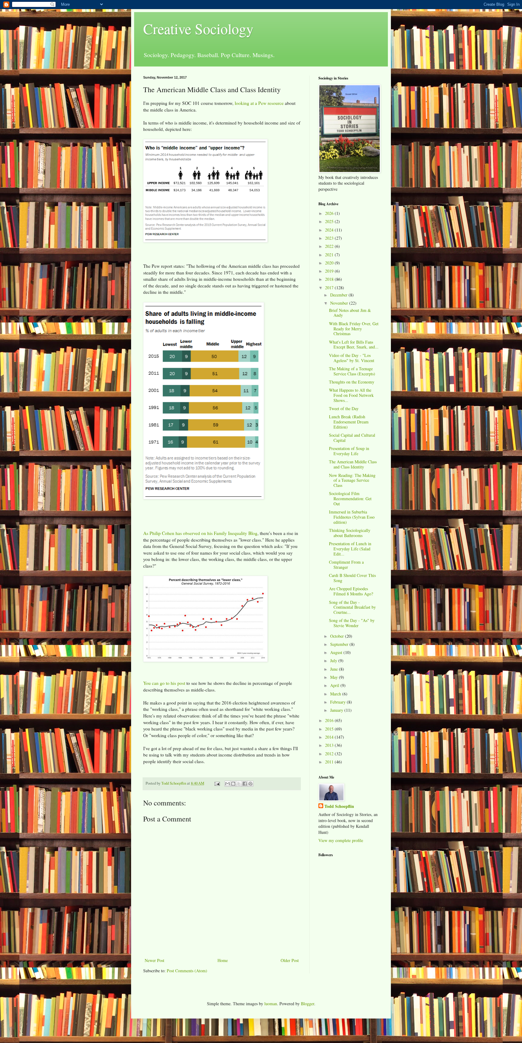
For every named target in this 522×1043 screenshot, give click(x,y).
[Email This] (227, 784)
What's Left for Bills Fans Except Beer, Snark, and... (354, 344)
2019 (330, 271)
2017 (330, 287)
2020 (330, 263)
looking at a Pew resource (259, 103)
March (336, 694)
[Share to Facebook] (245, 784)
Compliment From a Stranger (346, 564)
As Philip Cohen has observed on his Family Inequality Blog (200, 533)
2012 (330, 753)
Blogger (307, 1003)
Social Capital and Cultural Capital (352, 437)
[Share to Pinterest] (250, 784)
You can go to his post (164, 683)
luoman (270, 1003)
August (336, 652)
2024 (330, 230)
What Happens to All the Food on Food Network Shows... (351, 395)
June (334, 669)
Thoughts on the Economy (351, 382)
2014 (330, 737)
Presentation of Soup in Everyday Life (349, 450)
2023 (330, 238)
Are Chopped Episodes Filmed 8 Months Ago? (351, 591)
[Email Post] (217, 783)
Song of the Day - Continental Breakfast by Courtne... (352, 607)
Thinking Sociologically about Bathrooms (349, 532)
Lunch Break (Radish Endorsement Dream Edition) (349, 422)
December (339, 295)
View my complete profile (340, 840)
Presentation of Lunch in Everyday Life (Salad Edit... (350, 549)
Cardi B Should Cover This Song (352, 577)
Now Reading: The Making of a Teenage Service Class (352, 480)
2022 (330, 246)
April (335, 685)
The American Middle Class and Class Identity (353, 464)
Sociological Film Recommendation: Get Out (350, 499)
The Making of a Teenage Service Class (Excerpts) (352, 371)
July (334, 660)
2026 (330, 213)
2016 (330, 720)
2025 (330, 221)
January (337, 710)
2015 (330, 729)
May (334, 677)
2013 (330, 745)
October (337, 636)
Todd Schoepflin (339, 806)
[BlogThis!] (233, 784)
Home (223, 960)
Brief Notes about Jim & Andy (350, 312)
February (338, 702)
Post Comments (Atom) (187, 970)
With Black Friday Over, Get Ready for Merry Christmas (354, 329)
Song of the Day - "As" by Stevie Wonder (352, 622)
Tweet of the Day (344, 408)
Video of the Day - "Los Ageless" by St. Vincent (351, 357)
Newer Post (154, 960)
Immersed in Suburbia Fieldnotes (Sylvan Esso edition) (352, 517)
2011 (330, 762)
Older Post (290, 960)
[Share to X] (239, 784)
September (340, 644)
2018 (330, 279)
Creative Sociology (198, 28)
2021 (330, 255)
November (339, 303)
